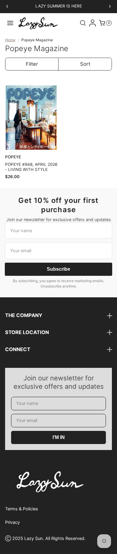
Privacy (12, 522)
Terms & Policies (21, 509)
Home (10, 40)
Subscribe (58, 269)
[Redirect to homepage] (38, 23)
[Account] (92, 23)
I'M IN (58, 437)
